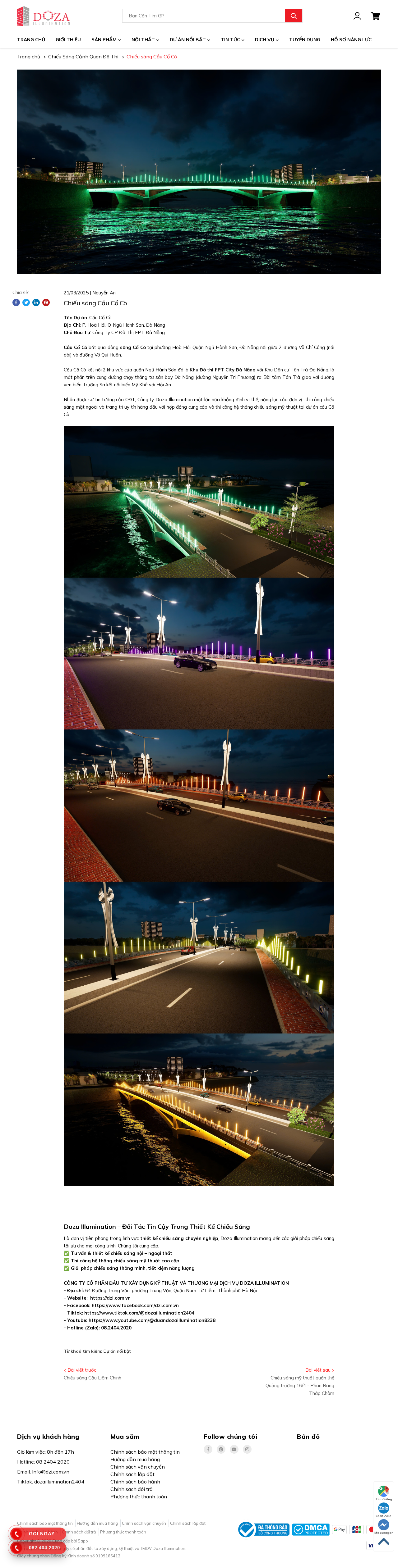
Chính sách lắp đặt (132, 1474)
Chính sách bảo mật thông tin (145, 1452)
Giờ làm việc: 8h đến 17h (45, 1452)
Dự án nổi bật (117, 1351)
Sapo (83, 1540)
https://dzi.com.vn (110, 1298)
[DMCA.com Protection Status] (311, 1529)
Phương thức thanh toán (138, 1496)
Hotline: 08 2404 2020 (43, 1462)
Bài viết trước (81, 1370)
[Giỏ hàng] (375, 15)
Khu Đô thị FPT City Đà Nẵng (223, 370)
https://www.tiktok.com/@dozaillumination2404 (139, 1313)
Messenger (383, 1533)
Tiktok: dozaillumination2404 (50, 1481)
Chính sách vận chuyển (137, 1467)
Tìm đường (383, 1499)
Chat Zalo (383, 1516)
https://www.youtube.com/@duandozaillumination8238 (152, 1320)
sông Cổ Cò (133, 347)
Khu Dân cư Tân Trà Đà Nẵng (296, 370)
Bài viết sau (318, 1370)
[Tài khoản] (357, 15)
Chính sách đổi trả (131, 1489)
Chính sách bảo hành (135, 1481)
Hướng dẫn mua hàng (135, 1459)
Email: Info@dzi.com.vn (43, 1472)
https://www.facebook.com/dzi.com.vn (135, 1305)
